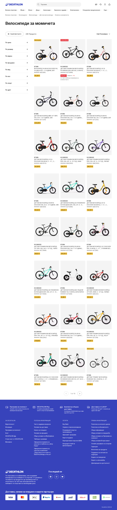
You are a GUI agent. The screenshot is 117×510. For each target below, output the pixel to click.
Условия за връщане (41, 433)
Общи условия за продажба (100, 433)
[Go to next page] (80, 393)
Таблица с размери (40, 439)
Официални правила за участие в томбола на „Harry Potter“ (43, 444)
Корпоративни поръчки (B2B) (72, 440)
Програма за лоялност (12, 430)
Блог (6, 433)
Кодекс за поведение (98, 457)
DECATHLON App (10, 436)
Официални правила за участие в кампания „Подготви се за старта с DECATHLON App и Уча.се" (42, 451)
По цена (8, 42)
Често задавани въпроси (42, 424)
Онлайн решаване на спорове (101, 443)
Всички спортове (11, 10)
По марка (8, 56)
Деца (38, 10)
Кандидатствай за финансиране (69, 444)
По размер (9, 49)
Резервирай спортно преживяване (69, 431)
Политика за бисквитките (99, 427)
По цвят (8, 90)
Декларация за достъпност (100, 463)
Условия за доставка (41, 427)
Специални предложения (91, 10)
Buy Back (65, 424)
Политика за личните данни (100, 424)
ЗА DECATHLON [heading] (10, 420)
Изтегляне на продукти (99, 449)
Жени (30, 10)
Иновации (8, 427)
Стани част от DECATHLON (14, 439)
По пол (7, 76)
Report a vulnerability (98, 460)
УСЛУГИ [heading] (65, 420)
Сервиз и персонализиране (72, 427)
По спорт (8, 83)
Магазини (8, 442)
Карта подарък (68, 437)
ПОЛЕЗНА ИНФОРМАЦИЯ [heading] (42, 420)
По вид (7, 70)
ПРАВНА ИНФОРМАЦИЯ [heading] (99, 420)
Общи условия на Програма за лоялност (101, 437)
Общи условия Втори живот (100, 440)
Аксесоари (47, 10)
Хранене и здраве (60, 10)
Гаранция (94, 446)
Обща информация (97, 430)
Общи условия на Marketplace (44, 436)
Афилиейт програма (69, 434)
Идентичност (9, 424)
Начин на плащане (40, 430)
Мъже (23, 10)
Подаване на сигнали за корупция (99, 453)
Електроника (74, 10)
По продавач (10, 63)
